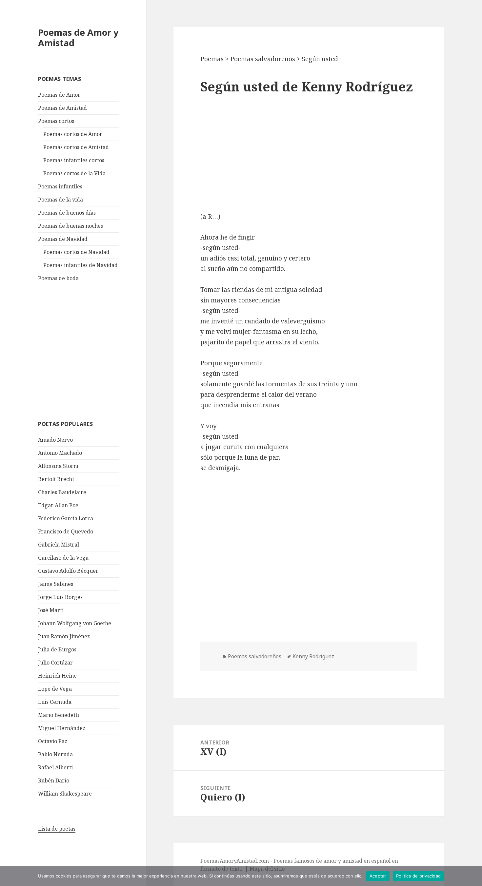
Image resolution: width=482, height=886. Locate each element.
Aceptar (378, 875)
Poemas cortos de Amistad (76, 147)
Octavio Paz (52, 741)
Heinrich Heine (57, 675)
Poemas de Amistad (62, 107)
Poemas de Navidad (63, 238)
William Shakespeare (65, 793)
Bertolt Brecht (56, 479)
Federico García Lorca (65, 518)
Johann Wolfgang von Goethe (74, 623)
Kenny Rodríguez (313, 656)
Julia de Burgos (57, 649)
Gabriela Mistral (58, 544)
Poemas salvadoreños (254, 656)
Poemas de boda (58, 278)
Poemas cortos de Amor (72, 134)
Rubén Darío (53, 780)
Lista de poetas (56, 828)
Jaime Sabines (55, 583)
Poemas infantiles (60, 186)
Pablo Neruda (55, 754)
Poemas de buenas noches (70, 225)
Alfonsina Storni (58, 466)
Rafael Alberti (55, 767)
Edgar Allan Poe (58, 505)
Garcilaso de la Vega (63, 557)
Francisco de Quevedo (65, 531)
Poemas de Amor (59, 94)
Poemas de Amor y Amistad (78, 37)
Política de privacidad (418, 875)
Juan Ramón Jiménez (64, 636)
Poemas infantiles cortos (73, 160)
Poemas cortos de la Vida (74, 173)
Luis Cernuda (54, 701)
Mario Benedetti (58, 715)
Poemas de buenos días (67, 212)
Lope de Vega (55, 688)
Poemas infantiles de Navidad (80, 265)
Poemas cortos (56, 121)
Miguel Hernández (61, 728)
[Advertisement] (87, 350)
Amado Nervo (55, 439)
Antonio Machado (60, 452)
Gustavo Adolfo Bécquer (68, 570)
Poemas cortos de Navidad (76, 252)
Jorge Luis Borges (60, 597)
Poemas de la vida (60, 199)
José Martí (51, 610)
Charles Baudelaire (62, 492)
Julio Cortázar (55, 662)
